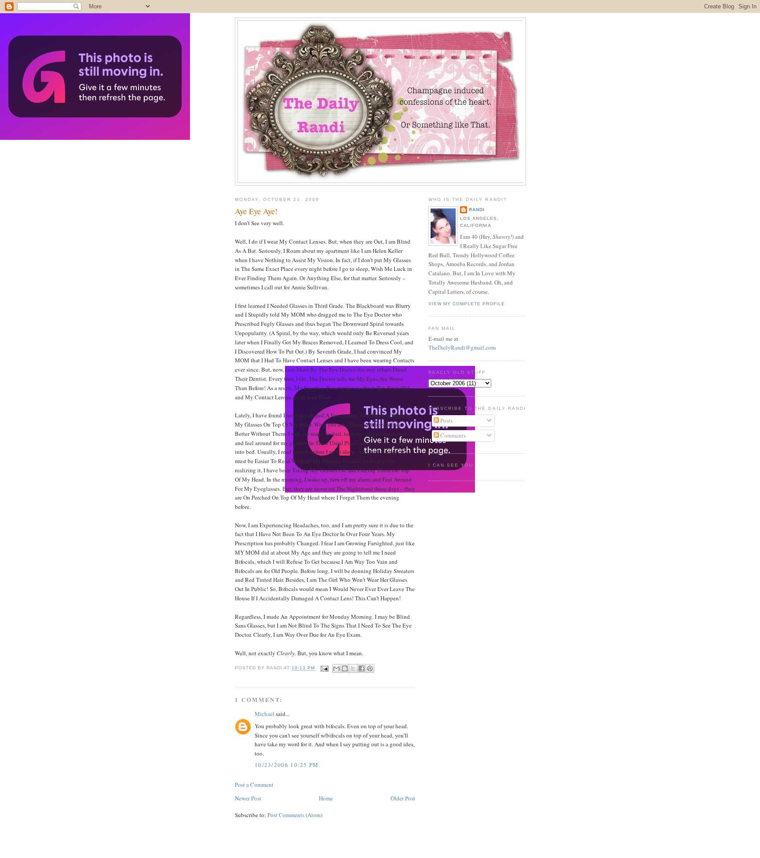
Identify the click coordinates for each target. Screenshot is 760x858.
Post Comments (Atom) (294, 815)
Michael (264, 714)
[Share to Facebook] (361, 668)
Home (326, 798)
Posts (446, 420)
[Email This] (336, 668)
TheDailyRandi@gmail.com (462, 347)
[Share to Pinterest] (369, 668)
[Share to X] (353, 668)
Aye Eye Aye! (256, 211)
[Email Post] (324, 668)
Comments (452, 435)
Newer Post (248, 798)
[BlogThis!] (344, 668)
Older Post (403, 798)
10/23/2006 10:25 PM (287, 765)
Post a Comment (254, 785)
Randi (477, 209)
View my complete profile (466, 303)
